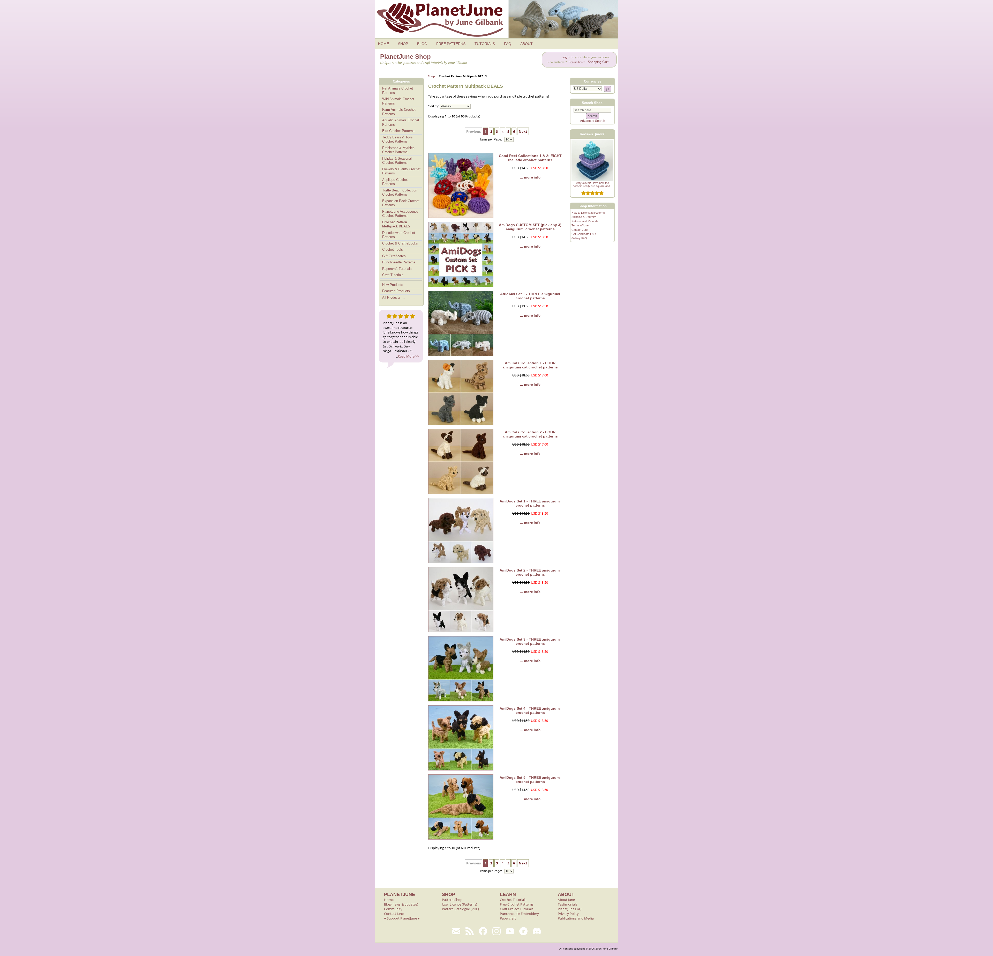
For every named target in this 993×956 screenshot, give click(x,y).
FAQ (507, 44)
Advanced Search (592, 121)
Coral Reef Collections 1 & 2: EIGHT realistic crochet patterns (530, 158)
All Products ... (393, 297)
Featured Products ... (398, 291)
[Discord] (537, 931)
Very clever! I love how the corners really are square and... (592, 184)
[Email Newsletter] (456, 931)
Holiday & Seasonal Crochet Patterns (397, 161)
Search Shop (592, 103)
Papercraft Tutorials (397, 269)
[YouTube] (510, 931)
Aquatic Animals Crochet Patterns (400, 122)
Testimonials (567, 904)
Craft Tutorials (392, 275)
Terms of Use (580, 225)
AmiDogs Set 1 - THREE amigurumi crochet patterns (530, 503)
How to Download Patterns (588, 212)
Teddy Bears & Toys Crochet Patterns (397, 139)
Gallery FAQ (579, 238)
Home (389, 899)
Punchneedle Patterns (398, 262)
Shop (431, 76)
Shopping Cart (598, 62)
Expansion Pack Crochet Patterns (400, 203)
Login (565, 57)
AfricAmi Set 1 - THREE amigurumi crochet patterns (530, 296)
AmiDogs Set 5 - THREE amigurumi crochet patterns (530, 779)
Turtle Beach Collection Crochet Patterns (399, 192)
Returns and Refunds (584, 221)
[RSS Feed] (469, 931)
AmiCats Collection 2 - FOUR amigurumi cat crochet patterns (530, 434)
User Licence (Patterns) (459, 904)
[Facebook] (483, 931)
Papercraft (508, 918)
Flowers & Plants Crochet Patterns (401, 171)
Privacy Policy (568, 913)
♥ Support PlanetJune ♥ (402, 918)
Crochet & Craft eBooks (400, 243)
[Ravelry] (523, 931)
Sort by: (433, 106)
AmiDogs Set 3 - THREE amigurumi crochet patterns (530, 641)
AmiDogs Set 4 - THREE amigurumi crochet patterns (530, 710)
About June (566, 899)
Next (523, 131)
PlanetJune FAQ (570, 909)
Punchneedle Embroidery (519, 913)
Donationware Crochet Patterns (398, 235)
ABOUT (526, 44)
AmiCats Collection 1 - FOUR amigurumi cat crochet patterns (530, 365)
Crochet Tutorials (513, 899)
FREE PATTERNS (450, 44)
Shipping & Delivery (583, 216)
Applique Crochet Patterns (395, 182)
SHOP (403, 44)
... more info (530, 177)
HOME (383, 44)
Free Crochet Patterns (516, 904)
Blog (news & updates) (401, 904)
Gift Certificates (394, 256)
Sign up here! (577, 62)
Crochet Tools (392, 249)
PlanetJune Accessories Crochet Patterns (400, 214)
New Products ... (394, 285)
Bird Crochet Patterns (398, 131)
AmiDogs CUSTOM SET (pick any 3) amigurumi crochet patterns (530, 227)
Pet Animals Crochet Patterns (397, 90)
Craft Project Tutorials (516, 909)
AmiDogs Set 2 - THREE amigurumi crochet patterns (530, 572)
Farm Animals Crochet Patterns (399, 112)
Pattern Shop (452, 899)
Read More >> (408, 356)
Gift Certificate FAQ (583, 233)
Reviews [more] (592, 134)
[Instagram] (496, 931)
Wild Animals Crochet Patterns (398, 101)
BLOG (422, 44)
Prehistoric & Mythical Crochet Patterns (398, 150)
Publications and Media (576, 918)
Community (393, 909)
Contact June (579, 229)
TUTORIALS (485, 44)
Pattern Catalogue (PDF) (460, 909)
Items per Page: (491, 139)
